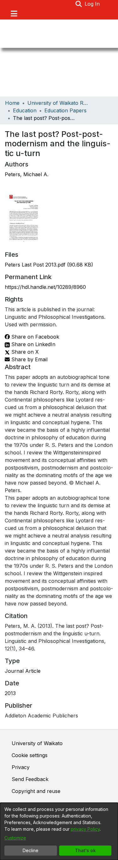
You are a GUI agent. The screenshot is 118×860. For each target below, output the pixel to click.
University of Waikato (37, 743)
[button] (79, 4)
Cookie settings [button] (30, 755)
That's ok (85, 850)
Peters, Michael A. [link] (26, 174)
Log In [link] (92, 4)
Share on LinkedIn (32, 344)
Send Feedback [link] (30, 779)
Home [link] (12, 103)
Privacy (21, 767)
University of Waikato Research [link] (58, 103)
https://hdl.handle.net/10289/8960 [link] (45, 287)
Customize (15, 837)
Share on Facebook (34, 337)
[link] (49, 264)
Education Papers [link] (65, 110)
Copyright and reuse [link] (36, 791)
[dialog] (59, 831)
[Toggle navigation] (14, 14)
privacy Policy (85, 829)
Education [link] (25, 110)
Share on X (24, 352)
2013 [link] (10, 693)
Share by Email (29, 359)
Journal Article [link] (23, 671)
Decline (30, 850)
